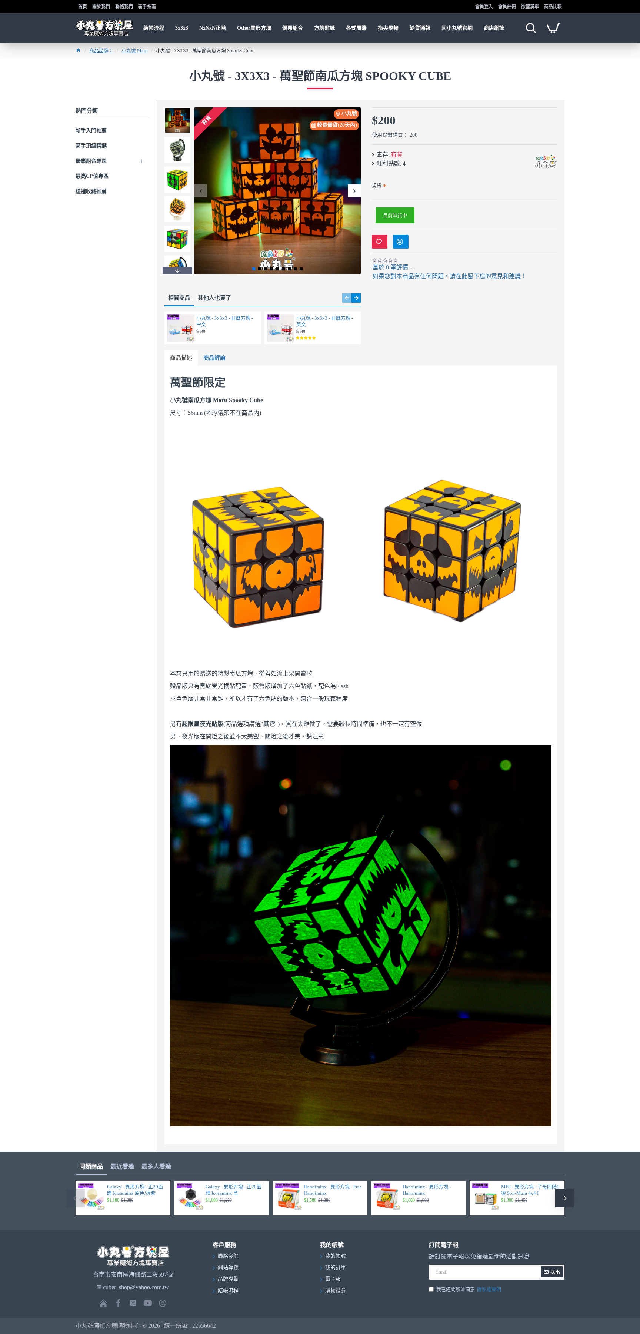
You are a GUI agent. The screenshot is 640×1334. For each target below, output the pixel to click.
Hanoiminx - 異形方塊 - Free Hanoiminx (333, 1190)
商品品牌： (101, 50)
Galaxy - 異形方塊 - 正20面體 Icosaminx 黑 (233, 1190)
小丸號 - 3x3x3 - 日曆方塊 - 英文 (324, 321)
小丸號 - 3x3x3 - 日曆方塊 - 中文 (224, 321)
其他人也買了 (214, 298)
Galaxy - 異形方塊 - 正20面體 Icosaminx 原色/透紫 (135, 1190)
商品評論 (214, 358)
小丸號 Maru (134, 50)
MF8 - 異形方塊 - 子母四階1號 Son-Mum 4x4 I (530, 1190)
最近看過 (122, 1166)
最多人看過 (156, 1166)
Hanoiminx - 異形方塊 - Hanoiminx (427, 1190)
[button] (200, 190)
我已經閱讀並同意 (468, 1289)
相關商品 (179, 298)
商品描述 (181, 358)
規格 (376, 185)
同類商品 (91, 1166)
